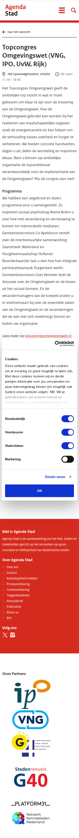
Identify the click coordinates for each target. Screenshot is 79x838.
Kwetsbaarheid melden (22, 578)
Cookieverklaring (18, 590)
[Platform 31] (30, 803)
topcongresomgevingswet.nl (48, 336)
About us (13, 612)
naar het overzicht (18, 32)
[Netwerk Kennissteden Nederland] (30, 817)
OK (39, 490)
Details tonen (55, 477)
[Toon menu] (61, 10)
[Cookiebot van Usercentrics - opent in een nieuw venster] (56, 344)
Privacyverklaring (18, 584)
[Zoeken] (73, 10)
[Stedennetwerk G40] (30, 777)
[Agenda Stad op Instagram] (12, 635)
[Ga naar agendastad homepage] (15, 10)
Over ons (12, 567)
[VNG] (30, 720)
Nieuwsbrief (15, 601)
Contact (12, 573)
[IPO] (30, 694)
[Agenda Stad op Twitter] (5, 635)
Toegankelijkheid (18, 595)
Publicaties (14, 607)
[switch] (67, 432)
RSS (9, 618)
